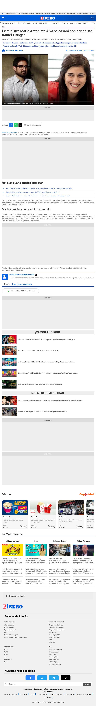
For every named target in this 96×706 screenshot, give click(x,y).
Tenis (6, 657)
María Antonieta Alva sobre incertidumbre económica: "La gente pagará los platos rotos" (38, 196)
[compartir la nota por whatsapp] (16, 125)
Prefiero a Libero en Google (22, 291)
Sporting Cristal (10, 630)
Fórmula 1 (8, 659)
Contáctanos (28, 689)
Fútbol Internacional (56, 622)
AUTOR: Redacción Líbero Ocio (21, 275)
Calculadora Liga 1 (11, 635)
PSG (51, 640)
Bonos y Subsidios (56, 649)
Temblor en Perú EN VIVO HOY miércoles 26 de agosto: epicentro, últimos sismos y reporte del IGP (39, 46)
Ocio (63, 23)
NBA (6, 654)
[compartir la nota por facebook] (11, 125)
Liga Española (54, 637)
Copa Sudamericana (56, 630)
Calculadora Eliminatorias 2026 (15, 637)
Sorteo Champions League (26, 13)
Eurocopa (52, 632)
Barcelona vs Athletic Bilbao (45, 13)
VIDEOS (86, 23)
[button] (92, 18)
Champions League (56, 627)
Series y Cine (54, 657)
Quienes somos (37, 689)
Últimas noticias (7, 23)
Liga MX (52, 642)
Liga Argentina (54, 635)
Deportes (54, 23)
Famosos (52, 654)
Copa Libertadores (56, 625)
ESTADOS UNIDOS (74, 23)
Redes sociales (54, 652)
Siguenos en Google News (34, 125)
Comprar (23, 526)
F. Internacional (40, 23)
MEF (15, 284)
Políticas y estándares (50, 689)
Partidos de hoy (11, 13)
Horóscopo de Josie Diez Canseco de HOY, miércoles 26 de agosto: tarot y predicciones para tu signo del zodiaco (45, 43)
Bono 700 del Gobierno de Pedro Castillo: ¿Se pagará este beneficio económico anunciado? (39, 188)
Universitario (61, 13)
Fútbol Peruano (24, 23)
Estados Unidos (55, 664)
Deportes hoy (9, 646)
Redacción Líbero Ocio (14, 50)
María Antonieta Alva (9, 132)
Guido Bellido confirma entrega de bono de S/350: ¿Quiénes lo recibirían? (32, 192)
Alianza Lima (71, 13)
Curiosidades (54, 659)
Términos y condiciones (65, 689)
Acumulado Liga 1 (82, 13)
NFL (5, 662)
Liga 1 (6, 632)
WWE (6, 652)
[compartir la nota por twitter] (20, 125)
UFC (6, 649)
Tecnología (53, 662)
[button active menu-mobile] (3, 18)
